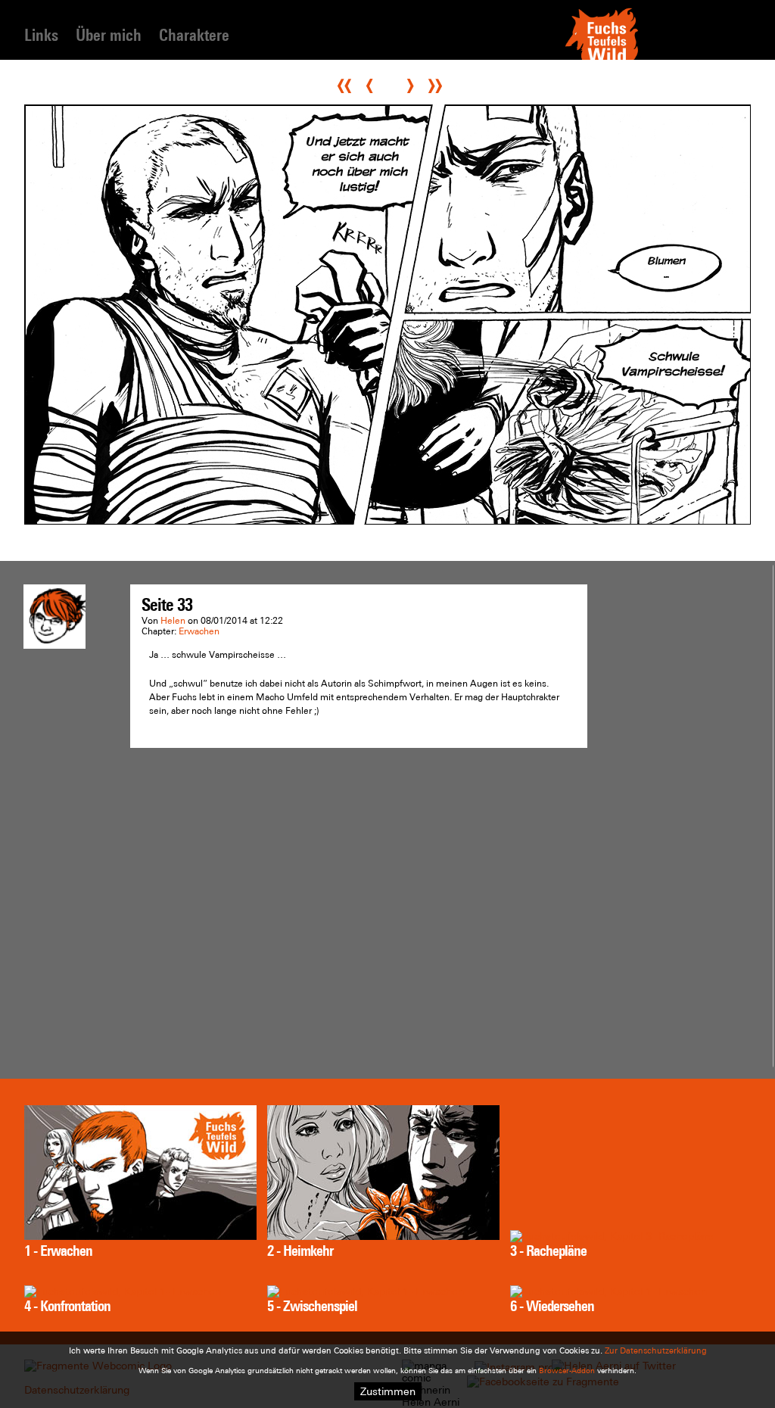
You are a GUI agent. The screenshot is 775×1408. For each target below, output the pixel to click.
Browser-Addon (567, 1370)
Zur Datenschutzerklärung (656, 1350)
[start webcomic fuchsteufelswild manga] (601, 58)
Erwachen (199, 631)
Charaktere (194, 35)
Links (41, 35)
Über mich (109, 35)
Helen (172, 620)
